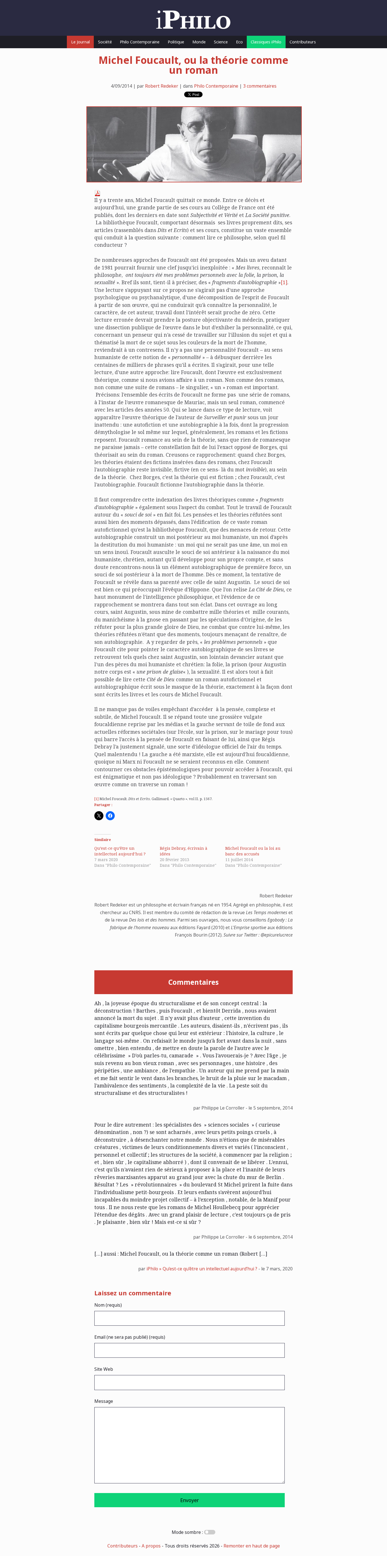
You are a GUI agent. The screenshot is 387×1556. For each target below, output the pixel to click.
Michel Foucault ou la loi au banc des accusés (252, 851)
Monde (199, 42)
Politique (176, 42)
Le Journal (80, 42)
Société (105, 42)
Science (221, 42)
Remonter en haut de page (252, 1546)
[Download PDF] (97, 194)
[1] (284, 282)
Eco (239, 42)
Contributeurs (303, 42)
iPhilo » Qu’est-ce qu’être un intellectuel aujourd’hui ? (201, 1269)
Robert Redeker (161, 86)
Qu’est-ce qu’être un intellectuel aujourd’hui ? (120, 851)
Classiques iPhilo (266, 42)
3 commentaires (260, 86)
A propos (151, 1546)
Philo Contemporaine (140, 42)
